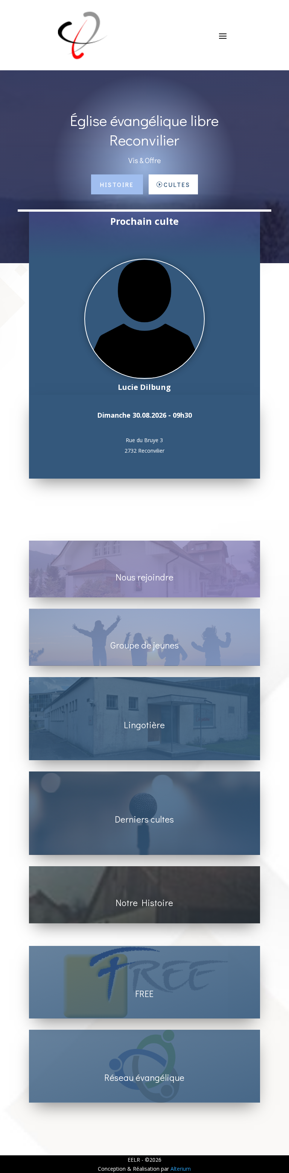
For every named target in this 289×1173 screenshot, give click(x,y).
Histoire (117, 184)
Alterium (180, 1168)
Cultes (177, 184)
